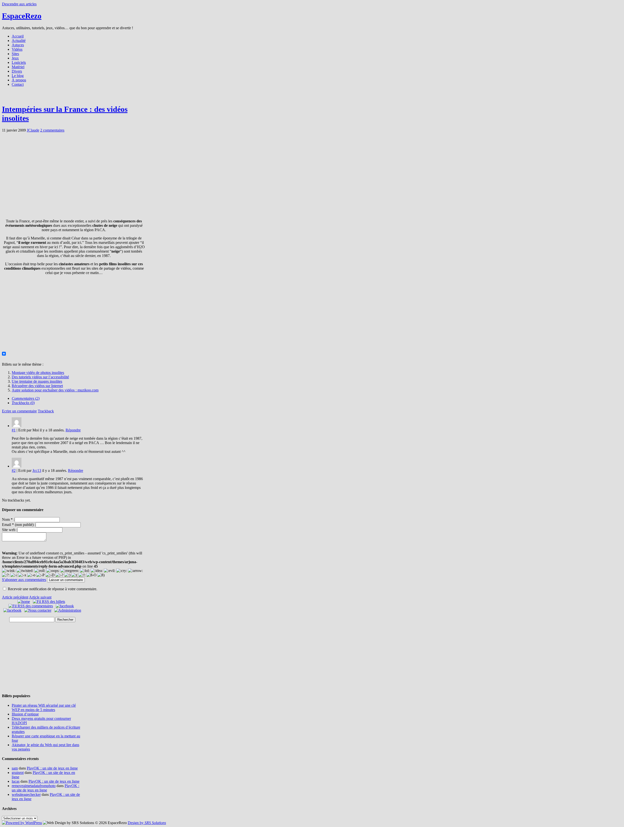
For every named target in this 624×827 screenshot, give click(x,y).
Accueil (18, 36)
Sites (15, 54)
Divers (17, 71)
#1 (14, 430)
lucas (16, 781)
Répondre (73, 430)
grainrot (18, 772)
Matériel (18, 67)
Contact (18, 84)
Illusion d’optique (25, 714)
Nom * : (8, 519)
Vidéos (17, 49)
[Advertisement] (312, 97)
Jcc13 (36, 470)
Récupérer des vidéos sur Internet (37, 386)
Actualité (19, 40)
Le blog (18, 76)
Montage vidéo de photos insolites (38, 373)
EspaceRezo (21, 15)
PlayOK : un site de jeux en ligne (52, 768)
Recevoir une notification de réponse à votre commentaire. (52, 589)
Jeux (15, 58)
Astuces (18, 45)
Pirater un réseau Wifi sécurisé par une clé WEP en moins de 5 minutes (44, 707)
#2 (14, 470)
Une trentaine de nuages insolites (37, 381)
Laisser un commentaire (66, 580)
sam (15, 768)
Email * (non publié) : (19, 525)
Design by (147, 823)
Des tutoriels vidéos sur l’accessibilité (40, 377)
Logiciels (19, 62)
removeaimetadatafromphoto (34, 786)
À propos (19, 80)
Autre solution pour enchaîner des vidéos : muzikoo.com (55, 390)
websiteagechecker (26, 794)
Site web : (9, 530)
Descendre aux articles (19, 4)
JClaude (33, 130)
